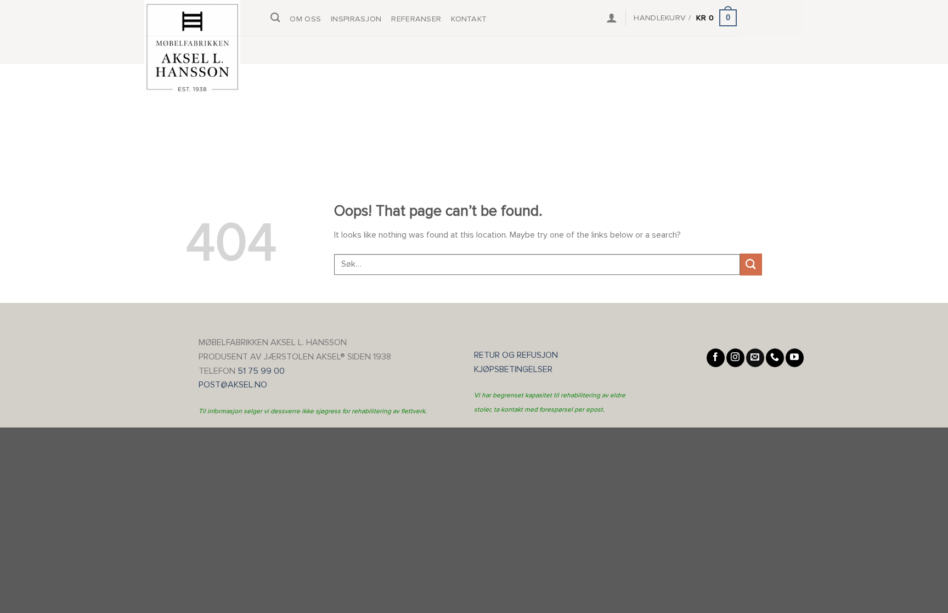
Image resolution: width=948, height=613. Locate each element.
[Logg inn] (611, 17)
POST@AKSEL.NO (233, 384)
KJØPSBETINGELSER (516, 369)
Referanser (416, 19)
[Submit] (751, 264)
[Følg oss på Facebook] (716, 357)
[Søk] (275, 18)
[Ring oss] (775, 357)
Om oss (305, 19)
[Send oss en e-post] (755, 357)
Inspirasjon (356, 19)
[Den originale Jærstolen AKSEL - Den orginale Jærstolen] (199, 48)
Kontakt (469, 19)
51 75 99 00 (261, 370)
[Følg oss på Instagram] (735, 357)
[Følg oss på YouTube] (795, 357)
